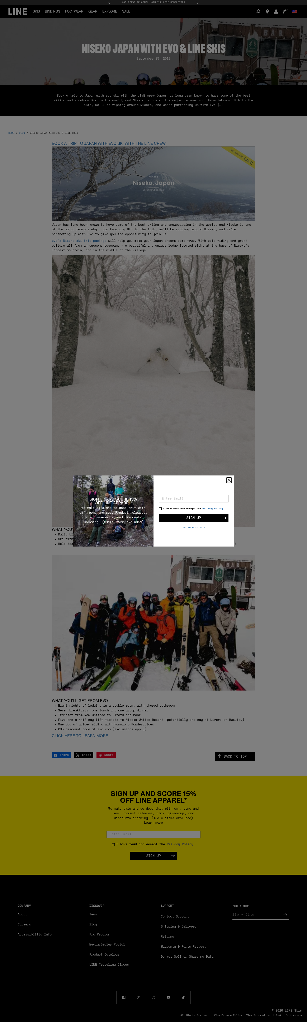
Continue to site (193, 527)
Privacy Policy (212, 508)
